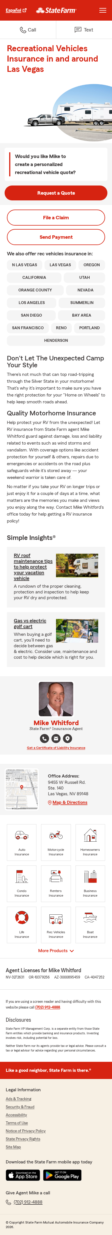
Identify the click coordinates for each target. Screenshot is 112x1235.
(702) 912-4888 (47, 1007)
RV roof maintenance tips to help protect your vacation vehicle (33, 567)
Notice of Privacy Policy (26, 1131)
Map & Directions (70, 802)
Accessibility (16, 1115)
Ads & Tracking (18, 1099)
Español (13, 10)
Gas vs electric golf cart (30, 623)
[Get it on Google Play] (62, 1175)
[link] (56, 10)
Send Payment (56, 237)
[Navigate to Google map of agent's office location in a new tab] (67, 738)
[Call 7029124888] (44, 738)
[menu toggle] (103, 10)
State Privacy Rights (23, 1139)
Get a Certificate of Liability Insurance (56, 747)
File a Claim (56, 217)
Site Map (13, 1147)
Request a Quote (56, 193)
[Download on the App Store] (23, 1175)
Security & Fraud (20, 1107)
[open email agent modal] (56, 739)
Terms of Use (17, 1123)
